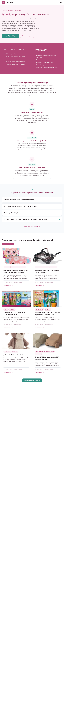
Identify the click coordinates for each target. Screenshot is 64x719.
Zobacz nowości (7, 244)
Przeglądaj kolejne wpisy (31, 380)
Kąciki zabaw (39, 309)
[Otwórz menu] (60, 2)
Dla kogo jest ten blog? (11, 213)
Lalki (6, 309)
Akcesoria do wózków (42, 267)
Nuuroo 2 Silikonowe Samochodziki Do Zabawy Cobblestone (47, 358)
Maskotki (7, 351)
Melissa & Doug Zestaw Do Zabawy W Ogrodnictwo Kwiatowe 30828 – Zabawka (47, 314)
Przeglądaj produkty (9, 35)
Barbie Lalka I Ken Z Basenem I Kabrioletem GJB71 (14, 313)
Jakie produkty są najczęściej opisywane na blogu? (19, 199)
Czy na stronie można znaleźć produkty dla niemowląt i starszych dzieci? (26, 219)
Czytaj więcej (7, 285)
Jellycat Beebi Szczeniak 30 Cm (14, 355)
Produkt (7, 267)
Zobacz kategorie (27, 35)
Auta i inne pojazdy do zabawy (45, 351)
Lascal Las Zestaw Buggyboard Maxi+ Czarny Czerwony (47, 271)
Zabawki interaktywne (18, 267)
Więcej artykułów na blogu (31, 226)
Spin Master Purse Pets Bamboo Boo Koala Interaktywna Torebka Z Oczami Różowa (15, 272)
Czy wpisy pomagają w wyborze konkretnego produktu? (21, 206)
